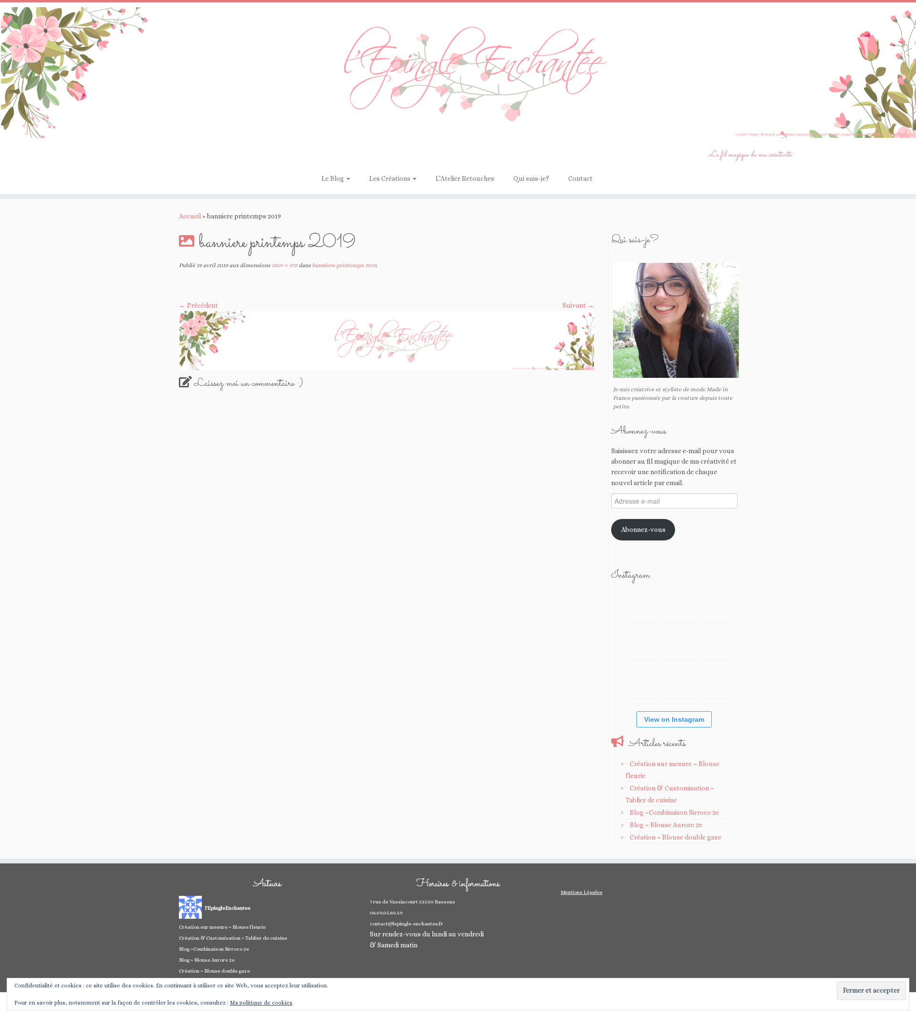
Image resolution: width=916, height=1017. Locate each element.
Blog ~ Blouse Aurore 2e (666, 825)
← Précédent (198, 305)
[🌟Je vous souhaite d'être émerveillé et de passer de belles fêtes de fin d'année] (679, 682)
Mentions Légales (582, 892)
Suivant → (578, 305)
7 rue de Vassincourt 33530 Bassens (412, 902)
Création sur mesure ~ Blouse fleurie (222, 927)
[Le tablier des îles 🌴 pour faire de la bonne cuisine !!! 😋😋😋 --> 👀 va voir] (641, 644)
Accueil (190, 216)
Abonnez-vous (643, 529)
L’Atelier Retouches (465, 178)
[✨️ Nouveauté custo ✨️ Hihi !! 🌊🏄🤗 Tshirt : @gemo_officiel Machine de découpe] (679, 606)
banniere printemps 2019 (343, 265)
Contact (580, 178)
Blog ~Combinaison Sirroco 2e (674, 812)
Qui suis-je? (531, 178)
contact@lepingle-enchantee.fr (406, 924)
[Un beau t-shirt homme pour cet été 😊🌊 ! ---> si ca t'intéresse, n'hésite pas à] (679, 644)
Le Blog (333, 178)
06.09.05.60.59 (386, 913)
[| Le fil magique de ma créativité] (458, 72)
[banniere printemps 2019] (386, 339)
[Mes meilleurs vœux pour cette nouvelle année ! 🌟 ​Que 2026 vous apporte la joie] (641, 682)
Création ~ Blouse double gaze (675, 837)
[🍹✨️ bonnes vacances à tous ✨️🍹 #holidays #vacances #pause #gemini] (641, 606)
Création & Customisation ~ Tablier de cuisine (233, 938)
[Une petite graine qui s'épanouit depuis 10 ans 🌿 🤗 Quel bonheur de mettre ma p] (717, 644)
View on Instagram (674, 719)
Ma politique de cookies (261, 1002)
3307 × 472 (283, 265)
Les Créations (390, 178)
